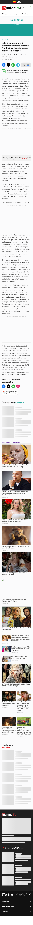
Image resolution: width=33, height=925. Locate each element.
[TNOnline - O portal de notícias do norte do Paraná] (9, 8)
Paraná (29, 14)
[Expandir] (30, 911)
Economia (16, 19)
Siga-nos (24, 64)
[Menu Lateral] (2, 14)
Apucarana (8, 14)
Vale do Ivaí (22, 14)
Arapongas (15, 14)
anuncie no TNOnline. (21, 159)
